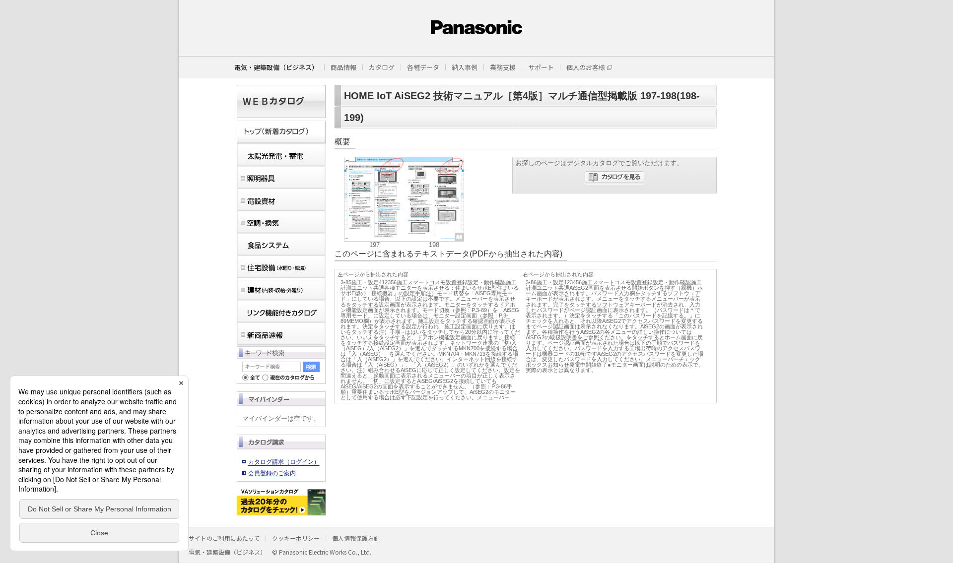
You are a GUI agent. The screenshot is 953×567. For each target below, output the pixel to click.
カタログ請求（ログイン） (284, 461)
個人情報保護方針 (356, 538)
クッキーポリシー (296, 538)
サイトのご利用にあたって (224, 538)
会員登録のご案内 (272, 473)
